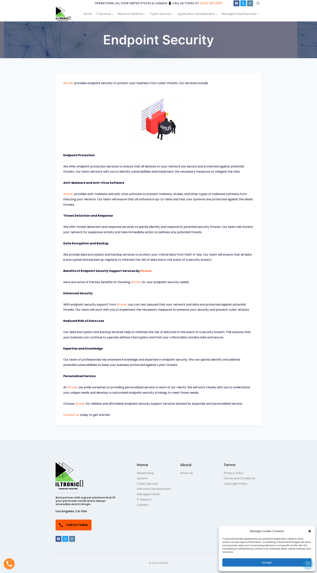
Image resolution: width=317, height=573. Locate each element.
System (142, 478)
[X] (243, 3)
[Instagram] (250, 3)
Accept (267, 562)
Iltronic (68, 83)
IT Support (144, 499)
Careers (143, 505)
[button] (309, 531)
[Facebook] (236, 3)
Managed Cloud (148, 494)
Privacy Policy (233, 473)
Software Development (154, 489)
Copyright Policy (235, 484)
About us (186, 473)
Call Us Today (77, 525)
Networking (145, 473)
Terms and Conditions (239, 478)
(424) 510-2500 (211, 3)
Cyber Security (147, 484)
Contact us (71, 415)
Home (87, 14)
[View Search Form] (258, 3)
